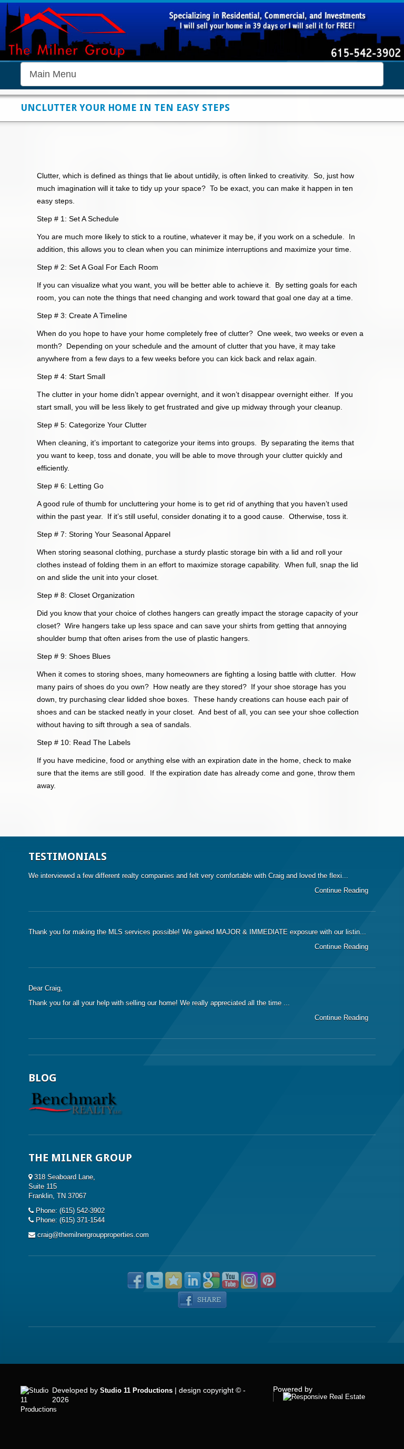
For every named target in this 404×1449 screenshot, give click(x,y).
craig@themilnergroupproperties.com (93, 1235)
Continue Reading (342, 890)
